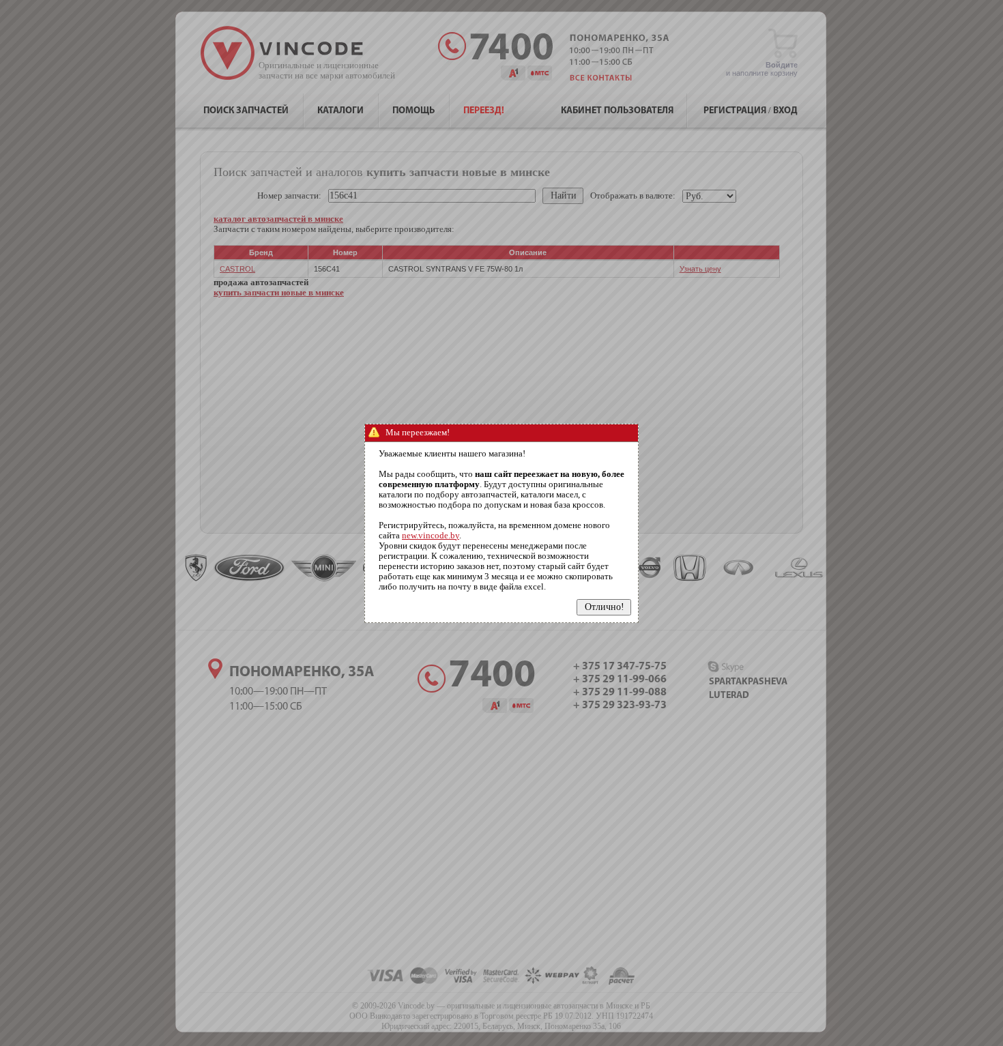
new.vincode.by (430, 535)
